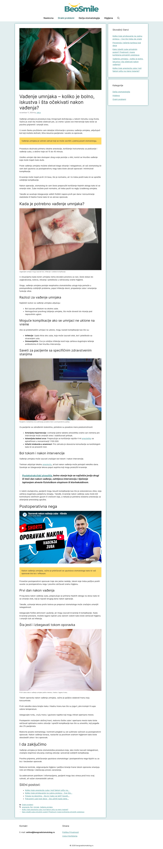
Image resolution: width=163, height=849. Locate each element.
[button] (118, 18)
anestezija (25, 807)
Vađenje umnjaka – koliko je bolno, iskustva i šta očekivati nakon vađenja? (128, 62)
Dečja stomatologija (89, 18)
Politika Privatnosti (70, 832)
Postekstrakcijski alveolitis (37, 475)
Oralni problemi (66, 18)
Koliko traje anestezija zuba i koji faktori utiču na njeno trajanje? (45, 809)
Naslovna (48, 18)
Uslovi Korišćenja (69, 836)
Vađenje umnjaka (46, 807)
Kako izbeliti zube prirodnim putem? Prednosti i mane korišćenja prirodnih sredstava (53, 812)
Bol (31, 807)
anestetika (86, 438)
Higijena (108, 18)
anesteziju (47, 464)
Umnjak (36, 807)
